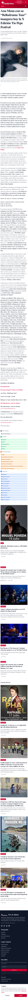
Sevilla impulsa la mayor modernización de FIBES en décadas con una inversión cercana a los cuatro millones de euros (14, 764)
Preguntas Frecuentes (6, 979)
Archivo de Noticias (5, 936)
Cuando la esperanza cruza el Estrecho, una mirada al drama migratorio (13, 858)
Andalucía (3, 934)
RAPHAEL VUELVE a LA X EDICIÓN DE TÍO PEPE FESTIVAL (13, 726)
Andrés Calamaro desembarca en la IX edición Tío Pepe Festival (13, 610)
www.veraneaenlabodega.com (8, 408)
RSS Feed (3, 938)
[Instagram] (6, 926)
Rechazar (7, 995)
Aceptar (20, 995)
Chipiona (3, 932)
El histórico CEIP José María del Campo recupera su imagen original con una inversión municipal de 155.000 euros (13, 804)
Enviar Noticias (4, 981)
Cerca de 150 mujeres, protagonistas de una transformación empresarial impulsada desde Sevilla (14, 894)
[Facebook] (1, 926)
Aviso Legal (3, 954)
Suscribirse (14, 970)
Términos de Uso (5, 952)
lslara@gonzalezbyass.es (7, 422)
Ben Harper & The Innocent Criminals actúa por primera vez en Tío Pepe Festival (14, 649)
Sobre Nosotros (4, 944)
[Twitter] (4, 926)
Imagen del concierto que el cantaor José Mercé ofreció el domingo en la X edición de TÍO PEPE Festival (13, 572)
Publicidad (3, 977)
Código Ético (4, 946)
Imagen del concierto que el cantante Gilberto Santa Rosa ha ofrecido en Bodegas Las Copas (12, 666)
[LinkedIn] (9, 926)
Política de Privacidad (6, 948)
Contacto (3, 955)
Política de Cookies (5, 950)
